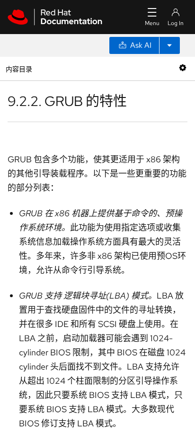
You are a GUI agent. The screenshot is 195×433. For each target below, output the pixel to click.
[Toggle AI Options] (169, 45)
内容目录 (18, 68)
